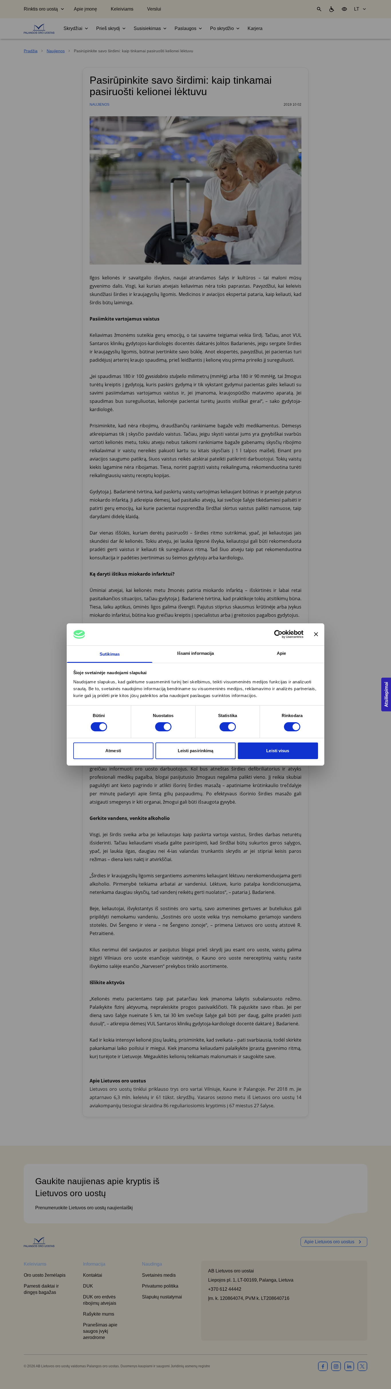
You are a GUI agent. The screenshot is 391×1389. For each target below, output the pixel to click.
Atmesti (113, 750)
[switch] (163, 726)
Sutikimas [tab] (110, 654)
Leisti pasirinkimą (196, 750)
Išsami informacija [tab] (195, 653)
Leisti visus (277, 750)
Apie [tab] (281, 653)
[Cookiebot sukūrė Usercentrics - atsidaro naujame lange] (278, 634)
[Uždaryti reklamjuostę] (316, 634)
